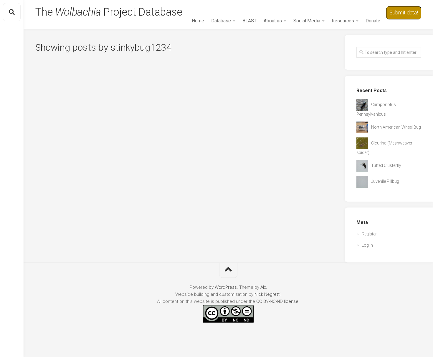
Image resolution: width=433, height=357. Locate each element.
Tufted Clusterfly (386, 165)
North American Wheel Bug (396, 127)
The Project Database (108, 12)
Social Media (306, 21)
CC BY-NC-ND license (277, 301)
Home (198, 21)
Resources (343, 21)
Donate (373, 21)
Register (369, 234)
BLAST (249, 21)
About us (273, 21)
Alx (263, 287)
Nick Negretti (267, 294)
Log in (367, 245)
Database (221, 21)
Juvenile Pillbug (385, 181)
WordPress (226, 287)
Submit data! (403, 12)
